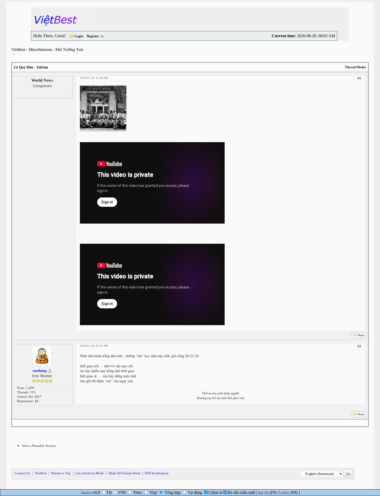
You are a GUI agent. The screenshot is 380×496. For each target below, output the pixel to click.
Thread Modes (355, 67)
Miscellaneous (40, 49)
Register (93, 36)
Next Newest (44, 423)
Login (78, 36)
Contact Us (22, 473)
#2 (359, 346)
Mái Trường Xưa (69, 49)
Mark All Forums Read (124, 473)
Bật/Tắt (263, 493)
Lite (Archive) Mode (89, 473)
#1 (359, 78)
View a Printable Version (39, 446)
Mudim (86, 493)
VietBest (18, 49)
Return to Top (61, 473)
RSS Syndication (157, 473)
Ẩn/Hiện (284, 493)
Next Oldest (24, 423)
